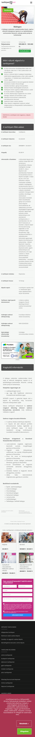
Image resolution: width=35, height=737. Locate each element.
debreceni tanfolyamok (7, 662)
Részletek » (24, 723)
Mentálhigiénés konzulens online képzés (12, 643)
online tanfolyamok (6, 655)
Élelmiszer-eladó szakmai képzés (10, 636)
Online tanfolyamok (6, 683)
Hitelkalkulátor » (24, 51)
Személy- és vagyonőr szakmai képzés (12, 639)
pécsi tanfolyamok (6, 672)
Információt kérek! (17, 615)
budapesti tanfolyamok (7, 658)
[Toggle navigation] (32, 2)
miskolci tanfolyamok (7, 669)
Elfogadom (24, 731)
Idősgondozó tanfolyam (8, 632)
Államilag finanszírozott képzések (10, 679)
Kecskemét (8, 10)
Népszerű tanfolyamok (7, 686)
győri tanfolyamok (6, 665)
